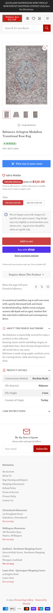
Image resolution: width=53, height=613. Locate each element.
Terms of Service (10, 492)
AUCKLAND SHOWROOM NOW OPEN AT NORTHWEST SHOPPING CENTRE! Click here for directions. (26, 6)
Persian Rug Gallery (23, 600)
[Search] (46, 28)
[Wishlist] (33, 18)
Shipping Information (13, 484)
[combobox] (26, 28)
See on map (8, 521)
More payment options (27, 255)
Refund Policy (9, 488)
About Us (7, 475)
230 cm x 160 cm (34, 202)
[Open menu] (47, 18)
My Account (8, 471)
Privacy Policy (9, 496)
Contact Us (7, 500)
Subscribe (42, 449)
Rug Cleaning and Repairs (15, 480)
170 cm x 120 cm (12, 202)
